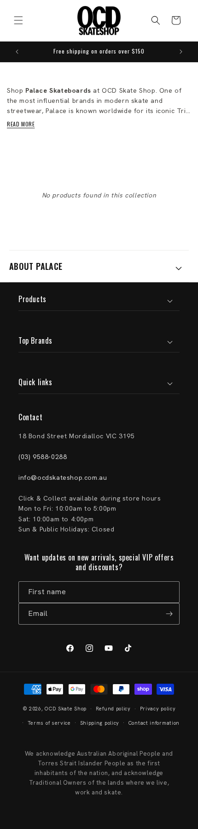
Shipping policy (100, 723)
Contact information (154, 723)
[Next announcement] (181, 52)
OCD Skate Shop (66, 708)
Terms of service (49, 723)
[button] (18, 20)
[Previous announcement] (17, 52)
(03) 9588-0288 (42, 457)
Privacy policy (158, 708)
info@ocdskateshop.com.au (62, 477)
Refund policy (113, 708)
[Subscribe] (169, 614)
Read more (21, 124)
